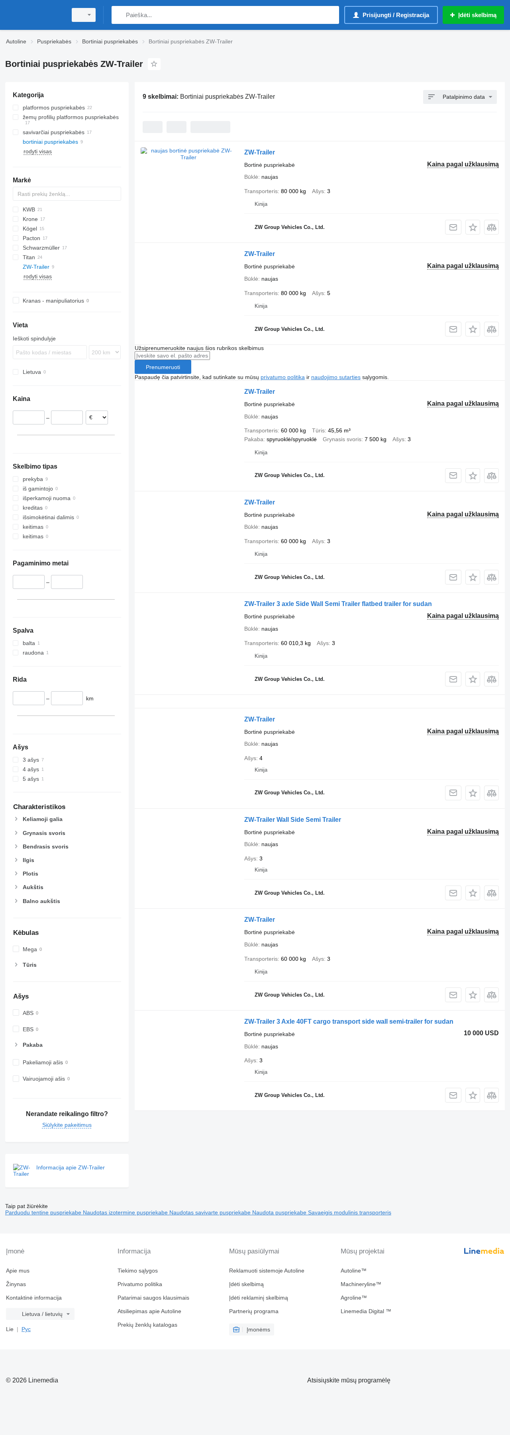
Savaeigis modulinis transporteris (349, 1212)
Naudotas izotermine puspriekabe (126, 1212)
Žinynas (16, 1284)
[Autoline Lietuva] (34, 15)
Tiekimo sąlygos (138, 1270)
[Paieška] (119, 15)
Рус (26, 1329)
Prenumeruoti (163, 367)
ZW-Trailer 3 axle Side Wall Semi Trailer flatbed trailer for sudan (338, 603)
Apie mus (17, 1270)
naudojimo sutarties (336, 377)
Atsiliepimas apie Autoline (149, 1311)
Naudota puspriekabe (280, 1212)
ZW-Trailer (259, 152)
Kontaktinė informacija (34, 1297)
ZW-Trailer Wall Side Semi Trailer (292, 819)
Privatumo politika (140, 1284)
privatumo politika (283, 377)
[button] (472, 227)
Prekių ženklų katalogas (147, 1325)
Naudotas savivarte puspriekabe (210, 1212)
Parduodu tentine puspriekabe (44, 1212)
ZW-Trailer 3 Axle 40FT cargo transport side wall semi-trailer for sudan (348, 1021)
